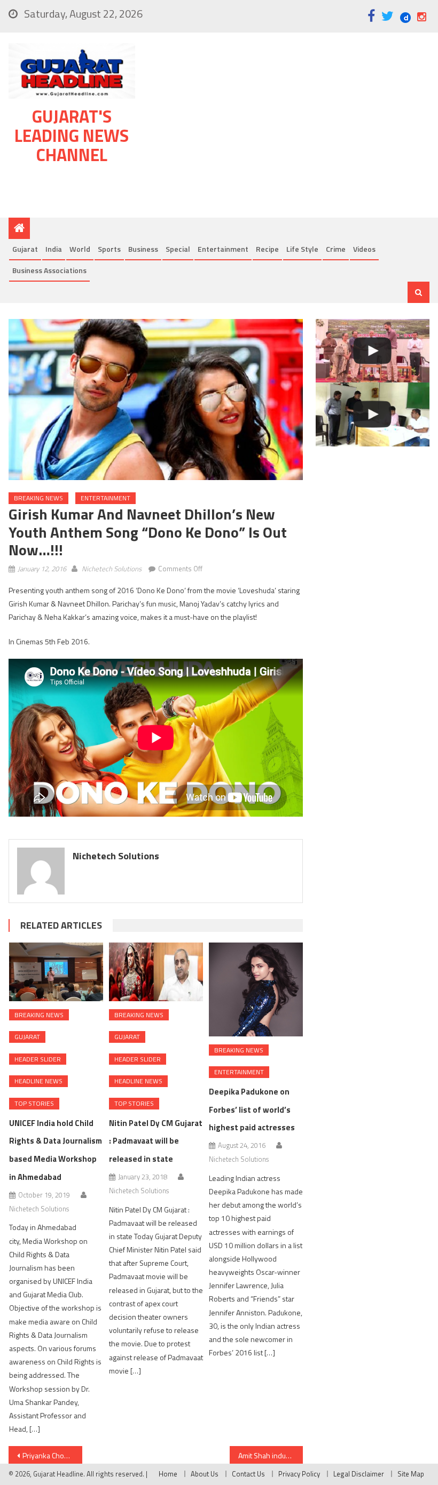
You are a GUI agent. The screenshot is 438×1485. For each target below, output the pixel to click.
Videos (364, 248)
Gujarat (25, 248)
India (53, 248)
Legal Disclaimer (358, 1473)
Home (168, 1473)
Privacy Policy (299, 1473)
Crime (336, 248)
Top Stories (34, 1103)
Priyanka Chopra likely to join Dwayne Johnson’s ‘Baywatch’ (52, 1455)
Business (143, 248)
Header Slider (37, 1059)
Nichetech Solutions (112, 568)
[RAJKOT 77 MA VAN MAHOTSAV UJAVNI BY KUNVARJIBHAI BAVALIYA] (372, 351)
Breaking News (38, 498)
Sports (109, 248)
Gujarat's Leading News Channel (71, 135)
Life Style (302, 248)
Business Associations (49, 270)
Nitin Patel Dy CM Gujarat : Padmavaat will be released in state (155, 1141)
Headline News (38, 1081)
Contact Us (248, 1473)
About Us (204, 1473)
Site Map (410, 1473)
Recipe (267, 248)
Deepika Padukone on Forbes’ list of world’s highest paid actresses (252, 1109)
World (79, 248)
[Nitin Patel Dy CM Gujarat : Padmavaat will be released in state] (156, 972)
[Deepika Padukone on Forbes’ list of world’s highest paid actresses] (256, 989)
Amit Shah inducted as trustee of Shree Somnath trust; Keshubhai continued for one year (270, 1455)
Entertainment (223, 248)
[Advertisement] (288, 127)
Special (178, 248)
